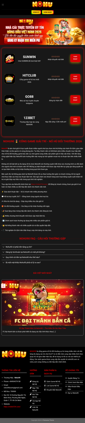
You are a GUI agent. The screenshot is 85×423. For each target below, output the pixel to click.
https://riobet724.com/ (39, 184)
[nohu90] (42, 4)
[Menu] (3, 4)
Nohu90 (4, 148)
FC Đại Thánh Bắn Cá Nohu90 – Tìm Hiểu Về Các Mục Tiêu (42, 328)
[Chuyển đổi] (4, 247)
